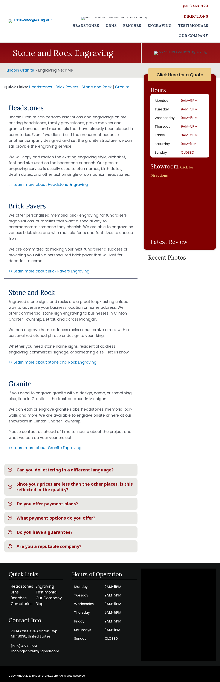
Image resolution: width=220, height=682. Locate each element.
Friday (160, 135)
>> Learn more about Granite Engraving (45, 447)
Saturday (162, 143)
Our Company (49, 598)
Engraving (45, 586)
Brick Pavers (66, 87)
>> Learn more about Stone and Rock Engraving (52, 362)
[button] (71, 470)
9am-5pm (189, 100)
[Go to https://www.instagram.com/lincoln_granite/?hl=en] (198, 675)
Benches (19, 598)
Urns (15, 592)
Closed (187, 152)
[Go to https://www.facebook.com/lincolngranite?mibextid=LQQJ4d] (208, 675)
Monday (161, 100)
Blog (40, 603)
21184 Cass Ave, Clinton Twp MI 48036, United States (34, 634)
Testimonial (46, 592)
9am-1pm (112, 629)
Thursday (162, 126)
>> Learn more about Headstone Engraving (48, 184)
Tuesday (162, 109)
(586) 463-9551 (24, 646)
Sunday (161, 152)
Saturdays (82, 629)
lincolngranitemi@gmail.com (35, 651)
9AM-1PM (188, 143)
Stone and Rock (97, 87)
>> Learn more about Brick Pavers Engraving (49, 271)
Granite (122, 87)
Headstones (40, 87)
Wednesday (165, 117)
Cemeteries (21, 603)
